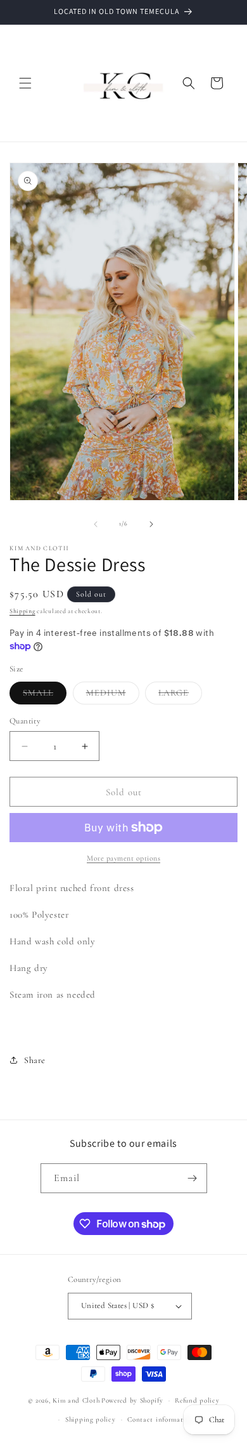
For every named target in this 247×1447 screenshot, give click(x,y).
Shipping (22, 611)
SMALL (44, 695)
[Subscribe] (192, 1178)
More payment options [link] (123, 858)
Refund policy (197, 1400)
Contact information (160, 1419)
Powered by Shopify (132, 1400)
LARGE (180, 695)
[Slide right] (151, 524)
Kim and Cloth (76, 1400)
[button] (25, 83)
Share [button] (35, 1060)
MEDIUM (112, 695)
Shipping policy (90, 1419)
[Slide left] (96, 524)
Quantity (25, 721)
